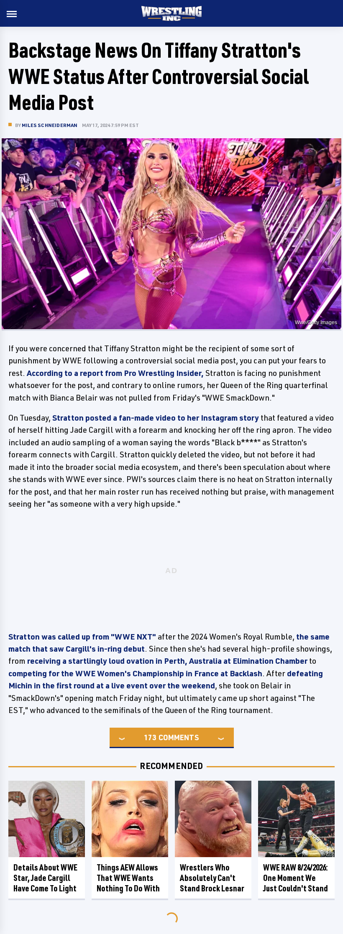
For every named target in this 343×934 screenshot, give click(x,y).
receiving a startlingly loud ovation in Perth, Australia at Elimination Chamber (167, 661)
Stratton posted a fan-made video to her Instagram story (155, 418)
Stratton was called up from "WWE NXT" (82, 637)
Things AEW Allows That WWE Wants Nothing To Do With (128, 877)
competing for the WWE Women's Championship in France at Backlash (135, 673)
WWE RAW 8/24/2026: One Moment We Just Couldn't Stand (295, 877)
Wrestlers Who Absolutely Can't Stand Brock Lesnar (212, 877)
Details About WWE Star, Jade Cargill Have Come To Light (45, 877)
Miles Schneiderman (50, 125)
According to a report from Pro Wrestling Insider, (115, 373)
